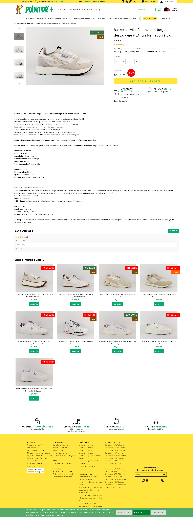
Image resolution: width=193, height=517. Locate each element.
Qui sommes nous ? (34, 445)
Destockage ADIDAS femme (115, 445)
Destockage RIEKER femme (114, 458)
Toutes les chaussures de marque (47, 24)
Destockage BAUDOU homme (115, 471)
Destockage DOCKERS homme (116, 474)
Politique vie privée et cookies (63, 474)
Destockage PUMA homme (114, 482)
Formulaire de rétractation (62, 477)
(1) (124, 45)
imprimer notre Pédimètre (84, 145)
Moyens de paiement (60, 453)
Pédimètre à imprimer (35, 463)
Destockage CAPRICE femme (115, 450)
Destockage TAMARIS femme (115, 461)
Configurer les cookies (113, 487)
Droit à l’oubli (58, 469)
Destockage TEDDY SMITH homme (117, 479)
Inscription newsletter (35, 466)
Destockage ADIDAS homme (115, 469)
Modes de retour (59, 450)
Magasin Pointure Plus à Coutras (38, 453)
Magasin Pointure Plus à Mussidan (39, 456)
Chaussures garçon (86, 453)
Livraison (92, 1)
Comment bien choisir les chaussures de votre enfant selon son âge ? (91, 506)
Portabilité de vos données (62, 471)
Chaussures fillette (85, 450)
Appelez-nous (51, 1)
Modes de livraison (60, 448)
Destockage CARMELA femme (115, 448)
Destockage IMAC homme (114, 477)
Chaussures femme (69, 24)
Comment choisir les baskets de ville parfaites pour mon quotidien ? (91, 498)
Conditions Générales (61, 445)
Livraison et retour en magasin (64, 456)
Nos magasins (151, 2)
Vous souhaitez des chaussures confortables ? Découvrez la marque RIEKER (90, 490)
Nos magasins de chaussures (37, 450)
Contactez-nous (27, 1)
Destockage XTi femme (113, 463)
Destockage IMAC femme (114, 453)
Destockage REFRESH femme (115, 456)
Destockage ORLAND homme (115, 485)
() (41, 472)
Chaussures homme (86, 448)
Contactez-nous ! (33, 448)
